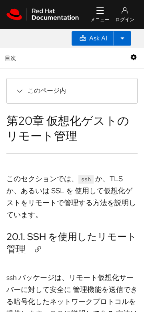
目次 (11, 58)
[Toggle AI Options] (122, 38)
